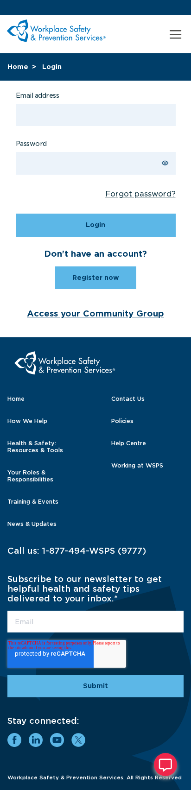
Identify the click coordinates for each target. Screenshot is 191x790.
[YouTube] (57, 740)
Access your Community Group (95, 313)
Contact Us (128, 398)
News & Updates (32, 523)
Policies (122, 420)
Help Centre (128, 443)
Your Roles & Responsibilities (30, 476)
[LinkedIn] (36, 740)
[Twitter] (78, 740)
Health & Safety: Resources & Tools (35, 447)
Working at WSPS (137, 465)
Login (52, 66)
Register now (95, 277)
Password (31, 143)
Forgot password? (140, 194)
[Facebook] (14, 740)
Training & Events (32, 501)
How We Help (27, 420)
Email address (37, 95)
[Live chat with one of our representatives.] (165, 764)
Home (17, 66)
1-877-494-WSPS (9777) (94, 551)
